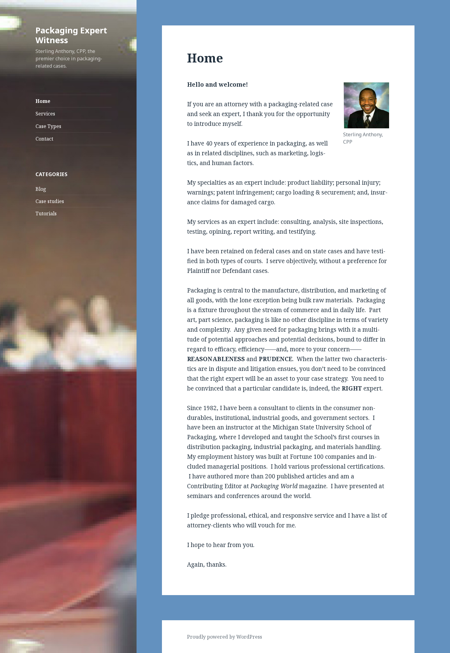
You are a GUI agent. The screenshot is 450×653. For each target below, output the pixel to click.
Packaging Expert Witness (71, 35)
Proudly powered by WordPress (224, 636)
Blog (41, 189)
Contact (44, 138)
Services (45, 113)
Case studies (50, 201)
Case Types (48, 126)
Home (43, 101)
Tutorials (46, 213)
